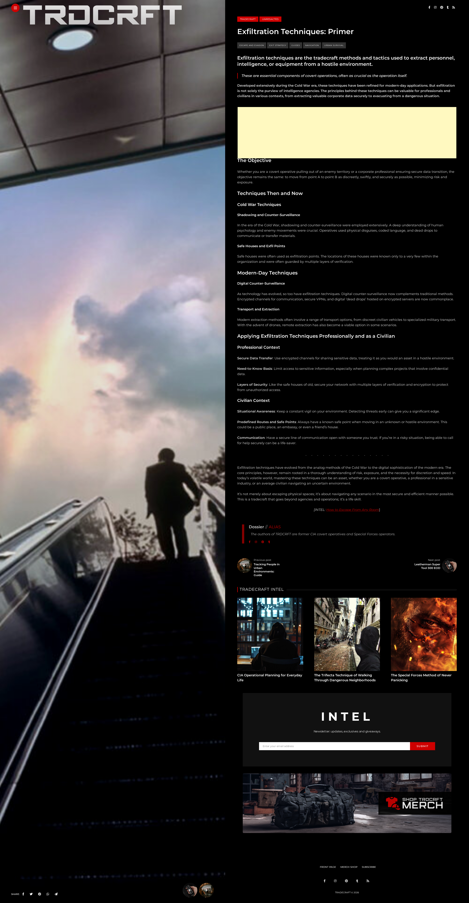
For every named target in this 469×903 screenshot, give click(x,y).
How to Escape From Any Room (352, 510)
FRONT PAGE (328, 866)
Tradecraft (248, 19)
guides (295, 45)
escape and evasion (251, 45)
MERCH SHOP (348, 866)
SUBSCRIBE (369, 866)
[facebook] (23, 894)
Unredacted (270, 19)
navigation (312, 45)
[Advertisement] (347, 132)
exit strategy (277, 45)
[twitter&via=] (31, 894)
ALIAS (275, 526)
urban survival (334, 45)
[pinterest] (39, 894)
